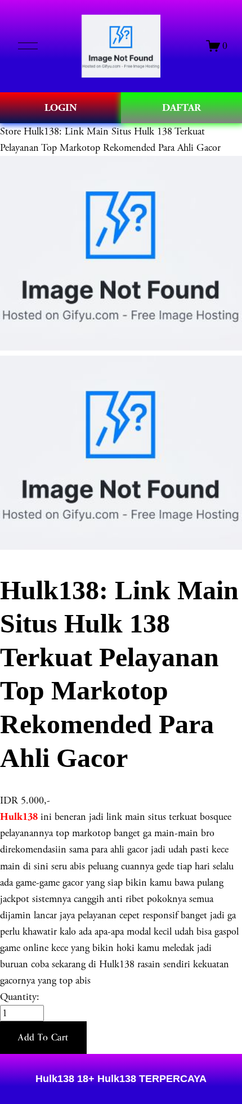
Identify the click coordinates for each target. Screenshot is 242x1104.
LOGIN (60, 108)
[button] (43, 1037)
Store (10, 131)
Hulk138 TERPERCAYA (151, 1078)
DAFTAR (181, 108)
